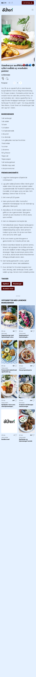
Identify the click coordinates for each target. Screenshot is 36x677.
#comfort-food (8, 289)
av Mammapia (5, 75)
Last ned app (26, 3)
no (2, 2)
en (5, 2)
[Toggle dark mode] (9, 3)
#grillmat (6, 284)
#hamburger (17, 284)
